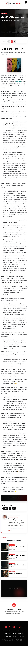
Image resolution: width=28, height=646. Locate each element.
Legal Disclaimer (19, 636)
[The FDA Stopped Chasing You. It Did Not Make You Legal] (4, 556)
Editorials (4, 13)
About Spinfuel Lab (18, 633)
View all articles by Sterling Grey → (15, 529)
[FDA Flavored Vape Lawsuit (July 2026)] (4, 565)
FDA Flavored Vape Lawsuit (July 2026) (17, 565)
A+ (14, 41)
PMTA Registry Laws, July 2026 (15, 573)
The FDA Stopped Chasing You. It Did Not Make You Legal (17, 556)
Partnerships (8, 633)
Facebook (5, 508)
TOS (13, 636)
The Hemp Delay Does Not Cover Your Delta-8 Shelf (17, 547)
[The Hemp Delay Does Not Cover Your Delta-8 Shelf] (4, 547)
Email (14, 508)
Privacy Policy (7, 636)
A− (8, 41)
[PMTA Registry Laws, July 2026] (4, 573)
